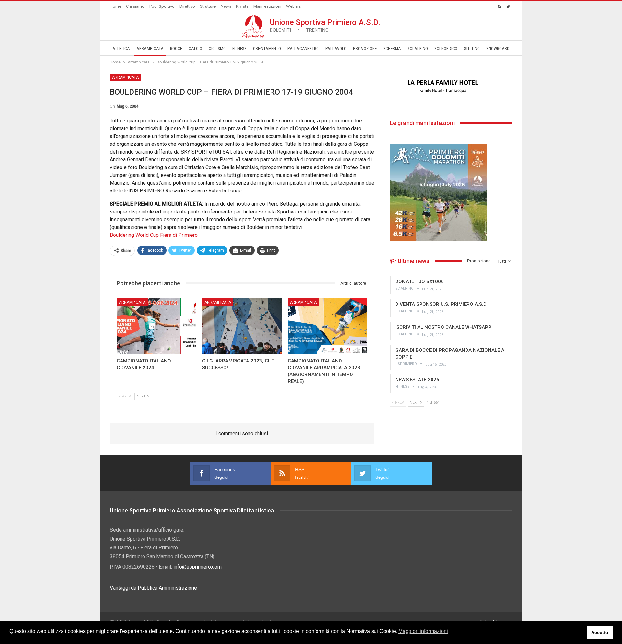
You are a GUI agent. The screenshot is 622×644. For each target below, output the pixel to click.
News (226, 6)
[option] (451, 86)
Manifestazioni (267, 6)
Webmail (294, 6)
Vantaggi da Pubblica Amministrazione (153, 588)
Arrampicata (150, 48)
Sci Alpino (418, 48)
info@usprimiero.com (197, 567)
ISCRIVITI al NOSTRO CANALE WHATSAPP (443, 327)
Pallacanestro (303, 48)
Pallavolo (336, 48)
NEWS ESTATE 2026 (417, 380)
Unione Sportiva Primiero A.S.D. (325, 25)
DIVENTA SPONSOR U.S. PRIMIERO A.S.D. (441, 304)
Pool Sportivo (162, 6)
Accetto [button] (599, 632)
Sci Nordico (445, 48)
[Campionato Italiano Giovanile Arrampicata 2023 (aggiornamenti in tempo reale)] (327, 326)
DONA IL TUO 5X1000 (419, 281)
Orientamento (267, 48)
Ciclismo (217, 48)
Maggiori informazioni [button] (423, 631)
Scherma (392, 48)
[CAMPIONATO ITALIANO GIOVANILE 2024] (156, 326)
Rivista (242, 6)
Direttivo (187, 6)
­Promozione (365, 48)
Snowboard (498, 48)
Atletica (121, 48)
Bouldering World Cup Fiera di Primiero (154, 235)
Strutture (208, 6)
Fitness (239, 48)
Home (115, 6)
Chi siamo (135, 6)
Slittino (472, 48)
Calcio (195, 48)
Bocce (176, 48)
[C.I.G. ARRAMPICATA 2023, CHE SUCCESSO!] (242, 326)
